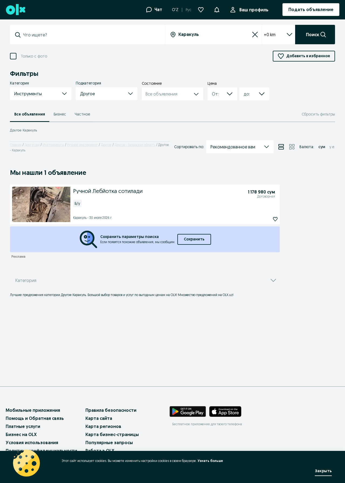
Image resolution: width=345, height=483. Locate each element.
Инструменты (53, 145)
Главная (16, 145)
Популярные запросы (109, 442)
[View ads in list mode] (281, 147)
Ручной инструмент (82, 145)
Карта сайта (98, 418)
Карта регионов (103, 426)
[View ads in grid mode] (292, 147)
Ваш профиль (253, 9)
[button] (216, 9)
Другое (106, 145)
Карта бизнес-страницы (112, 434)
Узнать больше (210, 461)
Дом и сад (32, 145)
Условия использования (32, 442)
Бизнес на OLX (21, 434)
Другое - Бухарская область (135, 145)
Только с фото (34, 56)
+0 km (269, 34)
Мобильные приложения (33, 410)
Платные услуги (23, 426)
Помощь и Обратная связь (35, 418)
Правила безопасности (110, 410)
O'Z (175, 9)
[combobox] (90, 35)
